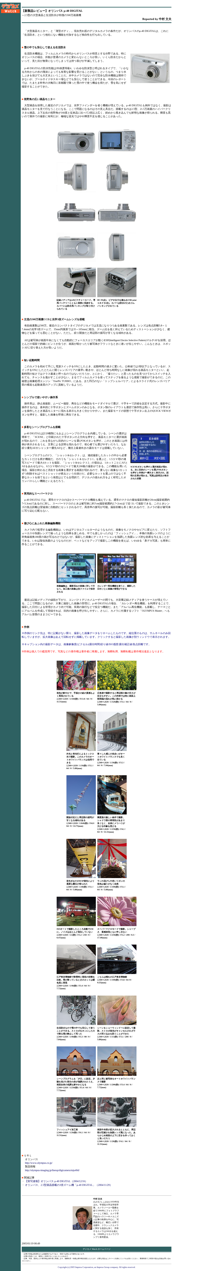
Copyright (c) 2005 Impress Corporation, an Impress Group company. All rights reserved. (96, 1267)
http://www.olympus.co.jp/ (38, 1162)
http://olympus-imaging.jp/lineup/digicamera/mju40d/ (52, 1170)
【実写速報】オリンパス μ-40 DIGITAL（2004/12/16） (56, 1181)
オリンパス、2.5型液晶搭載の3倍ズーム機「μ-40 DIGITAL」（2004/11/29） (68, 1185)
